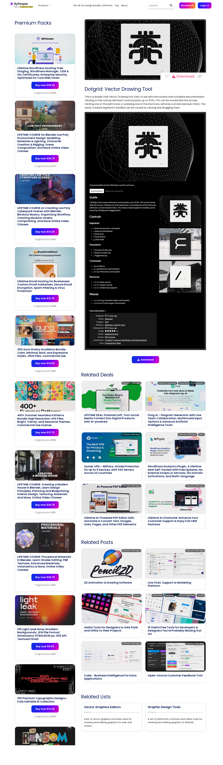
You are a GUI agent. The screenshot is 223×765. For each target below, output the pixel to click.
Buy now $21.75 (45, 298)
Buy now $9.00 (45, 646)
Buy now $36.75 (45, 158)
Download (185, 76)
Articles (137, 595)
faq (117, 5)
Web (109, 595)
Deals (201, 434)
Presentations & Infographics (191, 383)
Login (203, 5)
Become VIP (187, 5)
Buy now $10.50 (45, 363)
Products (43, 5)
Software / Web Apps (131, 383)
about (124, 5)
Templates (169, 595)
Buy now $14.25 (45, 232)
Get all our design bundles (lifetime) (93, 5)
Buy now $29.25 (45, 85)
